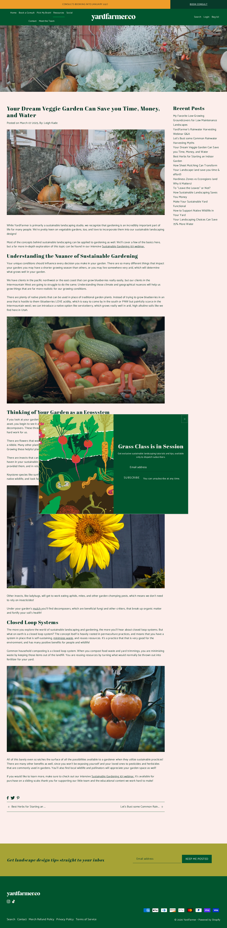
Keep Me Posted (197, 858)
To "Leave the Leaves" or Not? (192, 188)
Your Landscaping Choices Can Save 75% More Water (195, 221)
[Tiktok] (13, 901)
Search (11, 919)
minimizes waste (63, 638)
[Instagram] (8, 901)
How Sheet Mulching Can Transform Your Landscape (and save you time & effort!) (196, 170)
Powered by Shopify (209, 920)
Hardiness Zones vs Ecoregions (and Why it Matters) (195, 181)
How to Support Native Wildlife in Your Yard (193, 212)
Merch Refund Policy (41, 919)
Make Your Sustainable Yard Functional (190, 203)
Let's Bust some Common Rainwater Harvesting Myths (195, 140)
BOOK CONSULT (198, 4)
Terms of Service (86, 919)
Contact (22, 919)
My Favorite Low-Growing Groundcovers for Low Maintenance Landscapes (195, 120)
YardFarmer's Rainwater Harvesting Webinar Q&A (194, 131)
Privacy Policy (65, 919)
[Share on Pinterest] (18, 798)
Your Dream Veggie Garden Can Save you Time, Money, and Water (196, 149)
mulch (37, 608)
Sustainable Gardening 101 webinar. (123, 246)
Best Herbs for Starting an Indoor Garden (193, 158)
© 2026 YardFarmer (185, 920)
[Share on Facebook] (8, 798)
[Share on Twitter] (13, 798)
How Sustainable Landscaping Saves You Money (195, 194)
